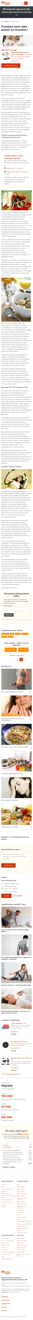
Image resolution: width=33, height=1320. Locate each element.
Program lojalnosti (21, 1247)
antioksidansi (5, 633)
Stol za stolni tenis (5, 1254)
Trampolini (4, 1247)
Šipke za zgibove (21, 1195)
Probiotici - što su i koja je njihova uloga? (14, 747)
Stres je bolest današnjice (9, 800)
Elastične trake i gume (22, 1226)
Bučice (18, 1184)
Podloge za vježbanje (22, 1193)
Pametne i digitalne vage (7, 1240)
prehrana (4, 636)
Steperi (18, 1219)
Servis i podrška (20, 1252)
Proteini (3, 1184)
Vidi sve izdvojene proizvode (10, 1074)
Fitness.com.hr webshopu (14, 168)
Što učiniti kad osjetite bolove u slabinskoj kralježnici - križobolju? (15, 958)
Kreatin (3, 1186)
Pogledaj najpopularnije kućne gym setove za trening (16, 10)
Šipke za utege (20, 1191)
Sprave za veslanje (21, 1217)
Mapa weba (5, 1300)
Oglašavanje (5, 1303)
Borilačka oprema (5, 1245)
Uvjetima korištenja (18, 1289)
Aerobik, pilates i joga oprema (24, 1221)
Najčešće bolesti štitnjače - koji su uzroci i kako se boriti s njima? (15, 1012)
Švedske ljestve (4, 1238)
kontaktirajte (4, 1292)
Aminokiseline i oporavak (7, 1189)
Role (2, 1256)
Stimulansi (4, 1206)
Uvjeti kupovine (21, 1249)
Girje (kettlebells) (21, 1186)
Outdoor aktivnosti (21, 1232)
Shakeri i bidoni (5, 1243)
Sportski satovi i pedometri (7, 1252)
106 (31, 718)
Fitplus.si (4, 1310)
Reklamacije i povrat (22, 1245)
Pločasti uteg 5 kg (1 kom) (19, 1041)
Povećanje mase (5, 1193)
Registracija (8, 865)
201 (31, 692)
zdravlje (11, 636)
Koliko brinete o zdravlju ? (10, 827)
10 (31, 800)
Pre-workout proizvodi (7, 1199)
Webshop (4, 1297)
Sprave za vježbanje (22, 1204)
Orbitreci (19, 1214)
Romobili (3, 1249)
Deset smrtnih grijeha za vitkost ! (12, 692)
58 (31, 747)
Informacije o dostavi (22, 1240)
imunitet (18, 633)
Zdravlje (6, 21)
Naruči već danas (10, 65)
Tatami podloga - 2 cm (18, 1023)
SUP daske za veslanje (6, 1259)
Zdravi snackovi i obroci (7, 1202)
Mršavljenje (4, 1191)
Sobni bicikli (20, 1212)
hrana (12, 633)
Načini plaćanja (21, 1238)
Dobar (9, 649)
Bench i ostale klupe (22, 1202)
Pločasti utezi (20, 1189)
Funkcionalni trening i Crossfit (24, 1224)
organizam (25, 633)
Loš (24, 649)
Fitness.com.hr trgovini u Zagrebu (17, 172)
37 (31, 773)
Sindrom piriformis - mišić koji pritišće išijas (16, 985)
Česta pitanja (20, 1243)
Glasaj (6, 896)
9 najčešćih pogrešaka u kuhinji (12, 773)
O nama (4, 1307)
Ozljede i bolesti (14, 21)
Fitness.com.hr (5, 3)
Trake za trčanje (21, 1210)
